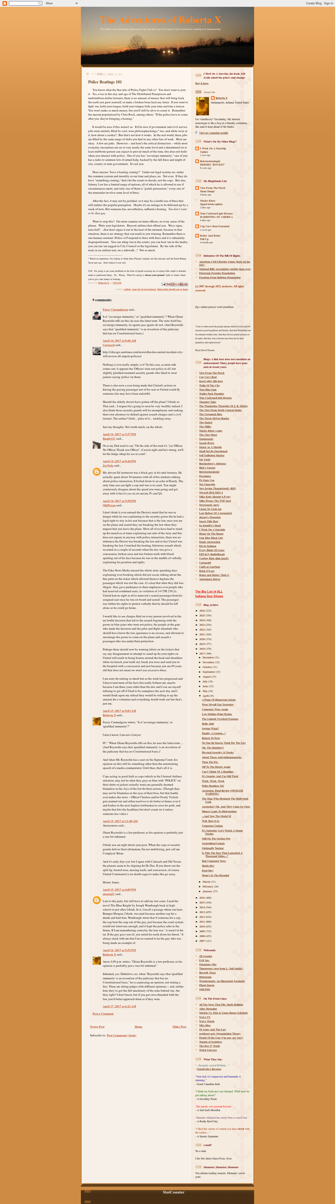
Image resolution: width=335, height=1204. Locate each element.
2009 (202, 931)
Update (204, 152)
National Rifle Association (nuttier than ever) (225, 269)
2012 (202, 917)
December (209, 657)
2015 (202, 902)
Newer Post (97, 1026)
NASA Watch (206, 1021)
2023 (202, 625)
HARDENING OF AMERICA (216, 217)
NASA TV (205, 1017)
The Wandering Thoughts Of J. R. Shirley (223, 406)
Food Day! (208, 870)
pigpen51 (109, 894)
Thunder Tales (207, 402)
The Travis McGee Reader (214, 418)
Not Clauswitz (207, 484)
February (208, 886)
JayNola (108, 465)
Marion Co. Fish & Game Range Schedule (223, 1013)
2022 (202, 629)
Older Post (179, 1026)
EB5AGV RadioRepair (212, 554)
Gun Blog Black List (211, 538)
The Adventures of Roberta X (161, 19)
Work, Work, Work (213, 781)
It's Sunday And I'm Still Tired (220, 776)
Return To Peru (211, 738)
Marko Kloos (207, 201)
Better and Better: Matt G (214, 575)
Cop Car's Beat (208, 377)
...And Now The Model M (216, 816)
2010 (202, 926)
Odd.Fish (204, 989)
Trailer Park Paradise (211, 394)
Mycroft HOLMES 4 (211, 492)
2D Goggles (205, 956)
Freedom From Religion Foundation (220, 277)
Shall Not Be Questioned (213, 451)
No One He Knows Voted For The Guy (224, 743)
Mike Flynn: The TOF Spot (215, 501)
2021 (202, 634)
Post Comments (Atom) (121, 1035)
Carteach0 (205, 563)
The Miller (205, 426)
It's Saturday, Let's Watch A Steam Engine (222, 832)
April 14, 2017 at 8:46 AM (119, 340)
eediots (127, 289)
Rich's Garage (207, 468)
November (209, 662)
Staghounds (206, 439)
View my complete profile (213, 133)
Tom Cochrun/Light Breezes (216, 213)
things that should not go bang (172, 289)
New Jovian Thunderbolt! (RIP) (217, 488)
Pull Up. (204, 239)
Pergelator (205, 476)
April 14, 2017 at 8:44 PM (119, 461)
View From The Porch (212, 188)
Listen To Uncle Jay (210, 509)
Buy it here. (202, 83)
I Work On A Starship (213, 148)
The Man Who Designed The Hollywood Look (225, 800)
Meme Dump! (207, 191)
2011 (202, 922)
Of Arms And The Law (212, 1029)
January (208, 891)
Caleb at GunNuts (209, 567)
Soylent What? (210, 728)
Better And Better (210, 236)
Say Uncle (204, 459)
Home (138, 1026)
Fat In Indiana (207, 546)
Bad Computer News (214, 861)
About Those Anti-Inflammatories (222, 757)
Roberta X (109, 715)
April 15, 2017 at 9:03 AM (119, 710)
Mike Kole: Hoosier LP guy (215, 497)
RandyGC (109, 438)
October (208, 667)
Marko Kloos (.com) (210, 431)
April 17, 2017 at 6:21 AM (119, 1006)
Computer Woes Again (215, 709)
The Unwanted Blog (210, 414)
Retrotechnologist (210, 161)
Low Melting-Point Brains (217, 714)
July (205, 681)
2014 (202, 907)
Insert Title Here (208, 521)
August (207, 677)
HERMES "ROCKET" (212, 164)
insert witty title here (211, 381)
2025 (202, 615)
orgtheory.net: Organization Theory (220, 1033)
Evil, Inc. (204, 960)
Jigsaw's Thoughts (210, 517)
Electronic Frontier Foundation (217, 273)
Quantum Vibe (207, 964)
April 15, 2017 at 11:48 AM (120, 821)
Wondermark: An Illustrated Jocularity (222, 981)
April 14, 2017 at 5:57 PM (119, 434)
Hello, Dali (208, 724)
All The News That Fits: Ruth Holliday (221, 1004)
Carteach (109, 345)
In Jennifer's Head (210, 525)
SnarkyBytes (206, 443)
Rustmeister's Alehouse (212, 463)
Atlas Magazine (208, 1009)
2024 (202, 620)
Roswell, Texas (207, 972)
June (206, 686)
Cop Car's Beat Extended (214, 226)
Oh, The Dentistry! (213, 748)
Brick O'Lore (206, 571)
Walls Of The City (209, 385)
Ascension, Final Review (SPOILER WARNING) (222, 792)
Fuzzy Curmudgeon (115, 309)
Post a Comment (103, 1013)
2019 (202, 644)
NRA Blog (205, 1025)
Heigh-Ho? (208, 866)
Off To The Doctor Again (216, 767)
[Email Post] (163, 283)
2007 (202, 941)
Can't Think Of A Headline (217, 772)
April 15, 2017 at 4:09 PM (119, 889)
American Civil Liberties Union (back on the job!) (224, 263)
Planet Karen (206, 985)
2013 (202, 912)
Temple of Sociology (210, 1042)
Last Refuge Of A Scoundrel (215, 513)
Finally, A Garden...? (214, 733)
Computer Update (212, 826)
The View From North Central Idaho (220, 410)
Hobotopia (205, 977)
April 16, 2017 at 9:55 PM (119, 950)
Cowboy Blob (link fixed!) (214, 558)
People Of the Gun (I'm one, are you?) (221, 1038)
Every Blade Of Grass (211, 550)
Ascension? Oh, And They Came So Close (226, 806)
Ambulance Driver (209, 579)
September (209, 672)
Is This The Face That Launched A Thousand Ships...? (222, 854)
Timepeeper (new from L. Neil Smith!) (221, 968)
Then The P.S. (210, 762)
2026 (202, 611)
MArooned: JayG (209, 505)
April (206, 696)
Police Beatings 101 (213, 786)
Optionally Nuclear (213, 848)
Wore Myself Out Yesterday (218, 704)
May (205, 691)
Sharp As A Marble (210, 447)
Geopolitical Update (213, 843)
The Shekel (205, 422)
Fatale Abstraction (209, 542)
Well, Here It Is (210, 821)
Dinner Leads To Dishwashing (219, 811)
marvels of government (144, 289)
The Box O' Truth (209, 1046)
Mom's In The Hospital (215, 875)
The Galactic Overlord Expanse (220, 719)
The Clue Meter (208, 435)
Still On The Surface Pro (216, 838)
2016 (202, 898)
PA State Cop (206, 480)
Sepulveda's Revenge (209, 1069)
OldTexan (109, 505)
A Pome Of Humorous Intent (219, 700)
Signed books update (211, 204)
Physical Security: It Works (218, 752)
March (207, 882)
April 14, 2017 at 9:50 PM (119, 501)
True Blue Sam (207, 389)
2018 (202, 649)
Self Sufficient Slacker (211, 455)
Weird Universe (208, 1050)
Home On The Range (211, 534)
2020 (202, 639)
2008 (202, 936)
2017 (202, 653)
